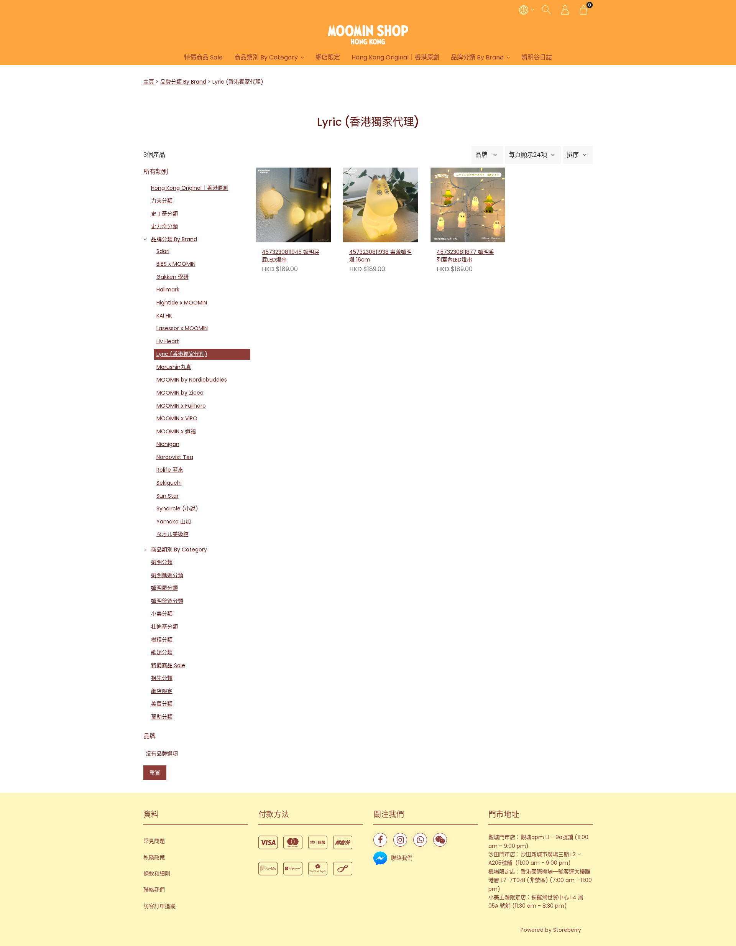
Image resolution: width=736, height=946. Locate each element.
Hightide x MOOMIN (181, 302)
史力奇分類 (164, 226)
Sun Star (167, 496)
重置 (155, 773)
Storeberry (567, 930)
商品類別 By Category (266, 57)
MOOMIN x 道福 (176, 431)
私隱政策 (154, 857)
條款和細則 (156, 873)
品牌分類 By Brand (477, 57)
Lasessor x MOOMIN (182, 328)
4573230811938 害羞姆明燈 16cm (380, 255)
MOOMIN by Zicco (180, 392)
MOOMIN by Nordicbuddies (191, 379)
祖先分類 (161, 678)
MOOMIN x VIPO (176, 418)
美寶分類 (161, 703)
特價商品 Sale (203, 57)
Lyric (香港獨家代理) (181, 354)
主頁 (148, 82)
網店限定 (327, 57)
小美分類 (161, 613)
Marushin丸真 (173, 367)
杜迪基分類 (164, 626)
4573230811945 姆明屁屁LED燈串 (290, 255)
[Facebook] (380, 840)
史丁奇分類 (164, 213)
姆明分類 (161, 562)
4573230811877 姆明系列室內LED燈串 (465, 255)
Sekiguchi (169, 483)
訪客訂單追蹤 (159, 906)
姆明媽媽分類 (167, 575)
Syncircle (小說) (177, 508)
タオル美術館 (172, 534)
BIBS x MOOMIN (176, 264)
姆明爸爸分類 (167, 601)
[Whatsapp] (420, 840)
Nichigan (167, 444)
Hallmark (167, 289)
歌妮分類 (161, 652)
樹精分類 (161, 639)
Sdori (162, 251)
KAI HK (164, 315)
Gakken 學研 (172, 277)
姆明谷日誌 (536, 57)
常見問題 (154, 841)
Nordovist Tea (174, 457)
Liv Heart (167, 341)
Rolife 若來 (169, 470)
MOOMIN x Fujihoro (181, 406)
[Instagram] (400, 840)
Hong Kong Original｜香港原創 (395, 57)
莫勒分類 (161, 717)
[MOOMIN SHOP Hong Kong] (368, 34)
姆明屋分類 (164, 588)
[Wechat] (440, 840)
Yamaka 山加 (173, 521)
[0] (583, 9)
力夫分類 (161, 200)
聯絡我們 (154, 889)
